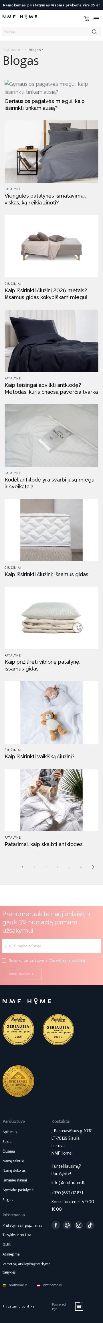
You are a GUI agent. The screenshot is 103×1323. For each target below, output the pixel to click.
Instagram (78, 1225)
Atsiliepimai (11, 1254)
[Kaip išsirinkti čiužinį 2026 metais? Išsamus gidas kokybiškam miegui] (51, 246)
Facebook (56, 1225)
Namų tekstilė (13, 1161)
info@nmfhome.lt (68, 1183)
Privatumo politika (19, 1306)
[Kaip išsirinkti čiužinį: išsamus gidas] (51, 529)
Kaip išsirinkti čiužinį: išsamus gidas (46, 574)
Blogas (8, 1199)
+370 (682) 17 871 (67, 1193)
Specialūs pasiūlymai (18, 1190)
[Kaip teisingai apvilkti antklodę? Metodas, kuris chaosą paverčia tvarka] (51, 340)
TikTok (90, 1225)
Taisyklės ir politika (17, 1235)
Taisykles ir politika (67, 960)
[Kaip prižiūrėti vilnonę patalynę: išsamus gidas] (51, 617)
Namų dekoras (14, 1170)
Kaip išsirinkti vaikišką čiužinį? (39, 756)
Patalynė (13, 189)
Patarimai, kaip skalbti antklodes (44, 844)
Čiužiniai (13, 284)
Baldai (7, 1141)
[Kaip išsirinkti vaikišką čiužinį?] (51, 712)
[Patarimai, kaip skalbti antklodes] (51, 800)
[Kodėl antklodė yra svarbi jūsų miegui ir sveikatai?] (51, 435)
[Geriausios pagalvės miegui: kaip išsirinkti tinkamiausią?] (51, 88)
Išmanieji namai (15, 1180)
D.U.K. (7, 1244)
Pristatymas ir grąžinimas (22, 1225)
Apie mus (10, 1132)
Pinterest (67, 1225)
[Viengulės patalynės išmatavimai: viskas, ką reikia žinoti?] (51, 151)
